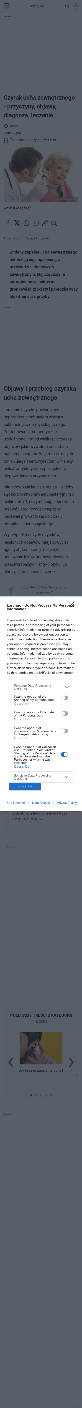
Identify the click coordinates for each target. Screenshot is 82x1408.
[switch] (64, 698)
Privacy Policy (67, 803)
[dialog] (41, 704)
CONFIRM (25, 786)
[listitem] (41, 687)
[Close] (73, 605)
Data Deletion (15, 803)
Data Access (41, 803)
